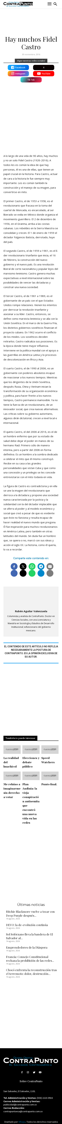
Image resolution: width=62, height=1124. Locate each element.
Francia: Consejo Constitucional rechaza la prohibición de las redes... (30, 958)
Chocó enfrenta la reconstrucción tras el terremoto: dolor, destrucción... (31, 972)
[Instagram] (28, 1072)
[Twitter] (34, 1072)
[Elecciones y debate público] (31, 749)
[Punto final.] (50, 776)
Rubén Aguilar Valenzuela (31, 611)
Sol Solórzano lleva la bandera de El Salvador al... (29, 936)
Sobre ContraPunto (31, 1081)
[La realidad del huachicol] (12, 749)
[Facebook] (22, 1072)
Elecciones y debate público (30, 762)
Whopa (21, 1121)
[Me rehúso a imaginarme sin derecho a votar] (12, 776)
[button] (55, 4)
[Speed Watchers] (50, 749)
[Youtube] (40, 1072)
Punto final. (49, 784)
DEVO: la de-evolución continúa (27, 925)
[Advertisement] (31, 117)
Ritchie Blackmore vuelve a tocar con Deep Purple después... (30, 913)
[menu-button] (49, 4)
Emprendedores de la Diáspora (26, 947)
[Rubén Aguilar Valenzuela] (31, 598)
